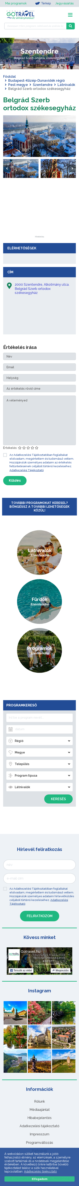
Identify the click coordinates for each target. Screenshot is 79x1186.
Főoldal (9, 77)
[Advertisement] (39, 209)
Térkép (46, 3)
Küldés (15, 481)
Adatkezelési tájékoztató (39, 1126)
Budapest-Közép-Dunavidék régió (36, 81)
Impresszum (39, 1134)
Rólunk (39, 1101)
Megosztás (62, 970)
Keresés (58, 799)
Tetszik (23, 970)
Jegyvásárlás (64, 3)
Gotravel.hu (30, 951)
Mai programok (16, 3)
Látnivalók (66, 85)
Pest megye (18, 85)
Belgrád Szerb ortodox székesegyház (39, 104)
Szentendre (42, 85)
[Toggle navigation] (70, 15)
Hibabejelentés (39, 1118)
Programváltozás (39, 1143)
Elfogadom (39, 1179)
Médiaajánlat (39, 1110)
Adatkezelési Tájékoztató (26, 470)
